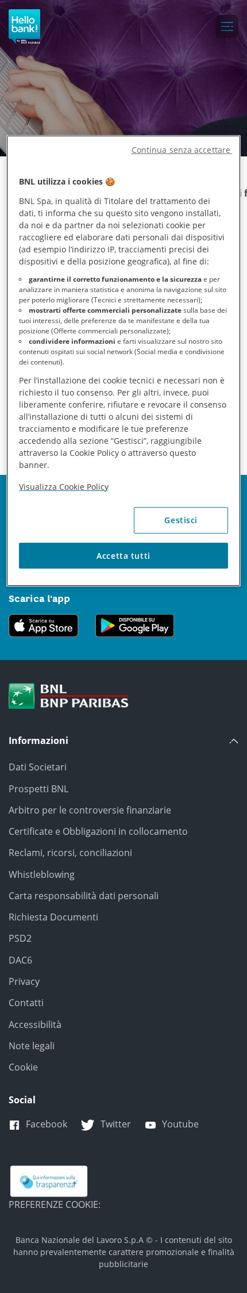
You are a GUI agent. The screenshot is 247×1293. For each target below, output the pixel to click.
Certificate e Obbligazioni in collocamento (98, 831)
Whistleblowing (42, 874)
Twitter (116, 1124)
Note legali (32, 1045)
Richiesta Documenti (53, 917)
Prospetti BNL (38, 788)
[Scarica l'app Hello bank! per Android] (134, 624)
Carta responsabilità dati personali (84, 895)
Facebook (46, 1124)
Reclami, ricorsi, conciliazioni (70, 852)
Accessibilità (35, 1024)
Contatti (26, 1002)
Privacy (24, 981)
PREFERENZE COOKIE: (55, 1204)
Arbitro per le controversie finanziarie (90, 810)
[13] (49, 1180)
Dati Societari (38, 767)
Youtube (180, 1124)
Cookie (23, 1067)
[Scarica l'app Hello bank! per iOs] (49, 624)
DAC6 (20, 960)
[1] (69, 695)
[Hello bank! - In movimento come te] (24, 26)
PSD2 (20, 938)
